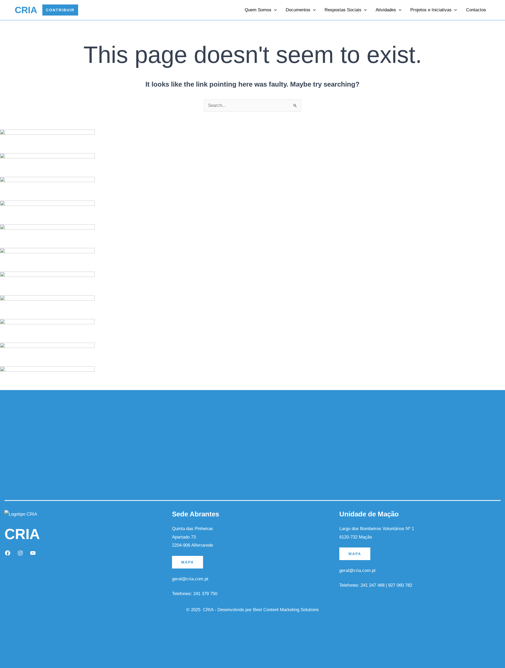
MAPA (187, 562)
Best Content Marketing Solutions (286, 609)
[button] (60, 10)
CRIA (26, 10)
